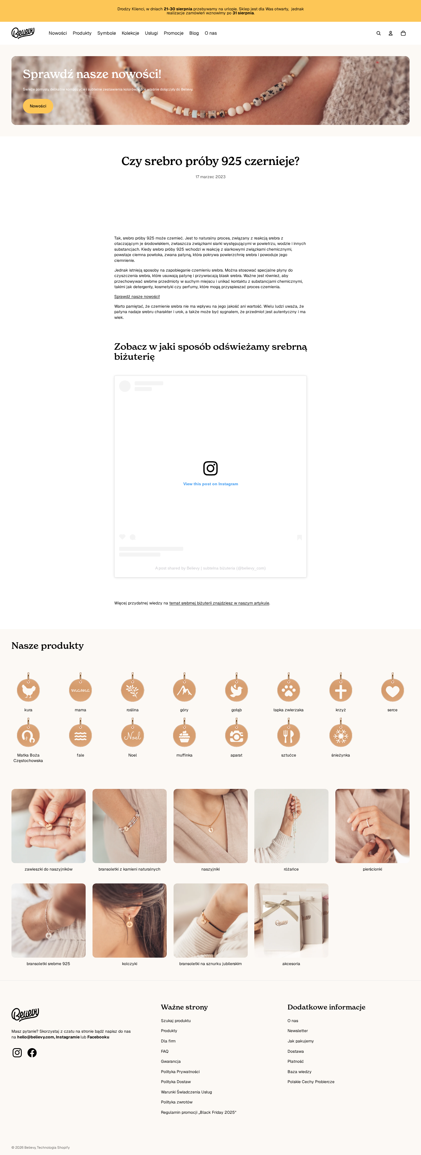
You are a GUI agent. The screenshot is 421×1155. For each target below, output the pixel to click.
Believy (30, 1147)
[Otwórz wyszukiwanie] (378, 33)
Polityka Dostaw (176, 1081)
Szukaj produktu (176, 1020)
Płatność (296, 1061)
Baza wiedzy (300, 1071)
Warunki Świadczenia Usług (186, 1092)
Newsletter (298, 1030)
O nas (293, 1020)
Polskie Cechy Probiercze (311, 1081)
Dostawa (296, 1051)
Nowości (38, 106)
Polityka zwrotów (176, 1102)
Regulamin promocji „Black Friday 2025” (198, 1112)
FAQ (164, 1051)
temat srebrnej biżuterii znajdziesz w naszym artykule (219, 603)
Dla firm (168, 1041)
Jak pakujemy (301, 1041)
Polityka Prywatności (180, 1071)
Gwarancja (171, 1061)
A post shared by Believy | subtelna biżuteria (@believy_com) (210, 568)
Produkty (169, 1030)
